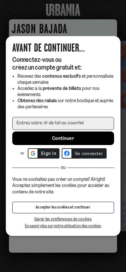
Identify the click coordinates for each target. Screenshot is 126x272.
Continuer (63, 138)
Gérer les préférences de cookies (63, 219)
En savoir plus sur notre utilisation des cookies (63, 226)
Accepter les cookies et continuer (63, 207)
